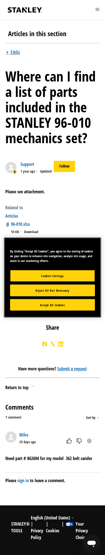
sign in (23, 480)
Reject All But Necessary (52, 290)
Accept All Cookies (52, 305)
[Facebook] (44, 344)
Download (31, 231)
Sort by (91, 417)
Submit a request (72, 369)
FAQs (15, 52)
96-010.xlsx (20, 224)
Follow (64, 166)
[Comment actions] (89, 441)
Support (27, 164)
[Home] (25, 10)
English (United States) (51, 517)
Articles (11, 216)
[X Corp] (52, 344)
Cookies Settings (52, 275)
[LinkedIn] (60, 344)
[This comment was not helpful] (79, 441)
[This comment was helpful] (69, 441)
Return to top (17, 387)
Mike (23, 435)
